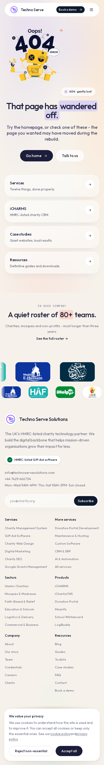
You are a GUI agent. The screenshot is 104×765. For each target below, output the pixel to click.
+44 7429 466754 (18, 479)
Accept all (69, 751)
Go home (34, 155)
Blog (58, 644)
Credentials (13, 667)
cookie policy (60, 734)
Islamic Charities (17, 586)
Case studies (64, 667)
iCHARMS (61, 586)
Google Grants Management (26, 567)
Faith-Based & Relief (20, 601)
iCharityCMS (64, 594)
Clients (10, 683)
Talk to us (70, 155)
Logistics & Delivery (19, 617)
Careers (11, 675)
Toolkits (60, 659)
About (9, 644)
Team (9, 659)
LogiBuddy (62, 625)
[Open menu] (91, 9)
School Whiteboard (69, 617)
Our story (12, 652)
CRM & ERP (63, 551)
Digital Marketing (17, 551)
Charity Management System (26, 528)
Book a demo (68, 9)
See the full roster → (52, 338)
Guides (60, 652)
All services (63, 567)
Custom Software (67, 543)
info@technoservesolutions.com (30, 472)
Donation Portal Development (77, 528)
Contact (61, 683)
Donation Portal (66, 601)
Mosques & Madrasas (20, 594)
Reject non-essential (31, 751)
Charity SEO (13, 559)
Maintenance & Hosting (72, 536)
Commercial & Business (21, 625)
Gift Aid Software (17, 536)
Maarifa (61, 609)
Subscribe (86, 501)
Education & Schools (19, 609)
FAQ (58, 675)
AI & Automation (67, 559)
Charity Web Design (19, 543)
